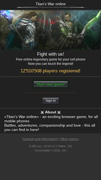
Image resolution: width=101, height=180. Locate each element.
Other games (69, 139)
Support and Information (40, 139)
